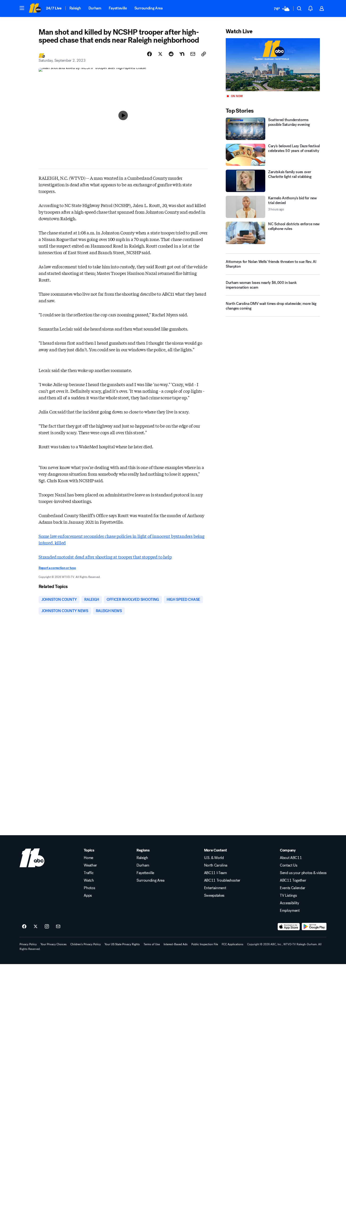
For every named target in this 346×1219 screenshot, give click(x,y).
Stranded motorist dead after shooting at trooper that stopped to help (105, 557)
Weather (90, 865)
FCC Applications (232, 944)
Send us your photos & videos (303, 873)
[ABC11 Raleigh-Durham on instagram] (47, 926)
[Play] (273, 64)
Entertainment (215, 888)
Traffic (89, 873)
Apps (88, 895)
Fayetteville (118, 8)
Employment (290, 910)
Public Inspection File (204, 944)
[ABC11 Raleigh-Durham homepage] (35, 8)
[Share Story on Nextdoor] (182, 54)
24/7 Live (54, 8)
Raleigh (75, 8)
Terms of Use (152, 944)
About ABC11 (291, 858)
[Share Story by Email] (193, 54)
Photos (89, 888)
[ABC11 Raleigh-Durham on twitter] (35, 926)
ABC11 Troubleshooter (222, 880)
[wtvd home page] (32, 857)
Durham (95, 8)
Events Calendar (292, 888)
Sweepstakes (214, 895)
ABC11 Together (293, 880)
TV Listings (288, 895)
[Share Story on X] (160, 54)
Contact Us (288, 865)
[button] (22, 8)
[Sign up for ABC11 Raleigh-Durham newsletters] (58, 926)
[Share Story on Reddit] (171, 54)
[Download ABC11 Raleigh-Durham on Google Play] (314, 926)
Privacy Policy (28, 944)
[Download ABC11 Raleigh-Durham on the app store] (289, 926)
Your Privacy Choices (53, 944)
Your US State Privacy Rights (122, 944)
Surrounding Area (148, 8)
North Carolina (216, 865)
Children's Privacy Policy (85, 944)
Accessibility (289, 903)
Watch (89, 880)
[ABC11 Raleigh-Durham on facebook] (24, 926)
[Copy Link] (204, 54)
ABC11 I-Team (215, 873)
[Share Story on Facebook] (149, 54)
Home (88, 858)
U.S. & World (214, 858)
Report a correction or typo (57, 568)
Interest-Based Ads (176, 944)
